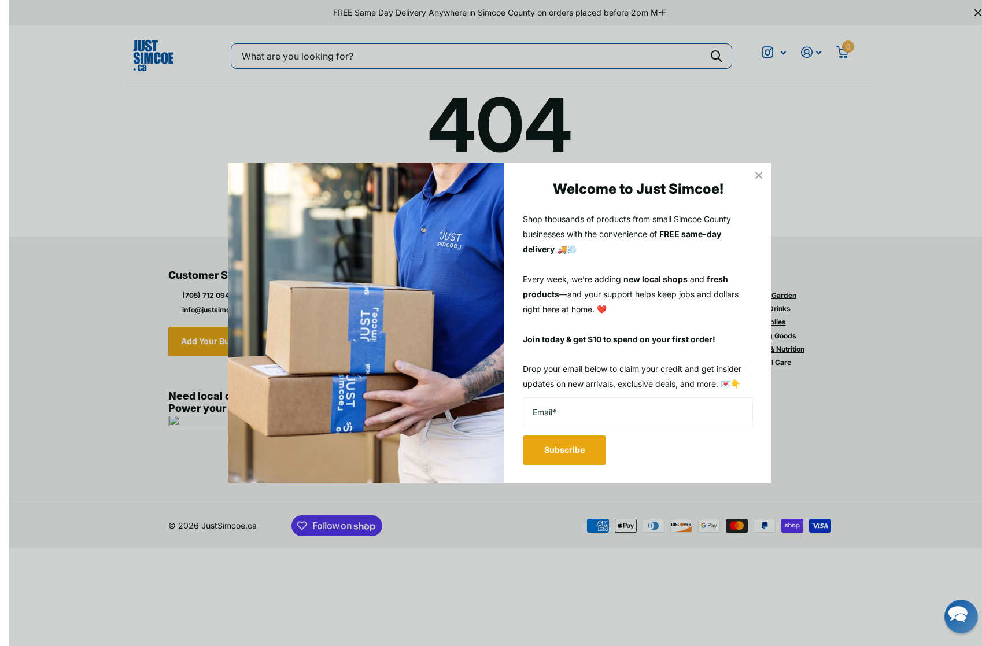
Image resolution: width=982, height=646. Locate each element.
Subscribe (564, 450)
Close (758, 175)
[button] (961, 616)
